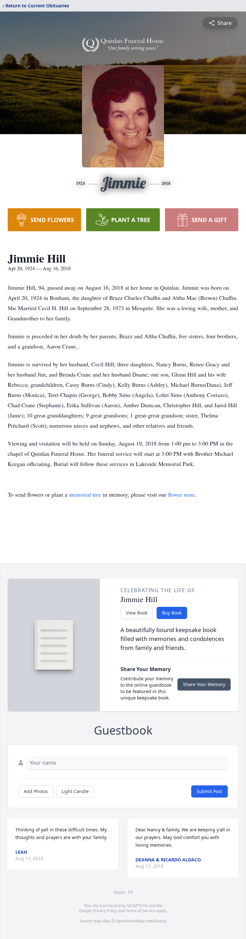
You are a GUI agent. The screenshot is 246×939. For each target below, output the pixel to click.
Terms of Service (140, 910)
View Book (136, 613)
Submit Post (209, 791)
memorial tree (85, 494)
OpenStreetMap (130, 921)
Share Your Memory (204, 684)
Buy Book (172, 613)
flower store (181, 494)
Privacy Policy (105, 910)
